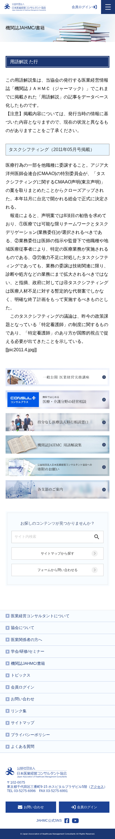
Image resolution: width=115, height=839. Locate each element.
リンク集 (19, 711)
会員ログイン (82, 7)
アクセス (97, 787)
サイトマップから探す (57, 553)
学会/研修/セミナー (27, 651)
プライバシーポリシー (30, 734)
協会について (22, 627)
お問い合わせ (22, 699)
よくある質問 (22, 746)
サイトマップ (22, 722)
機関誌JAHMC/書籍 (28, 663)
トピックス (20, 675)
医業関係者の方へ (26, 639)
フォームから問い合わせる (57, 570)
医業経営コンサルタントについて (40, 616)
